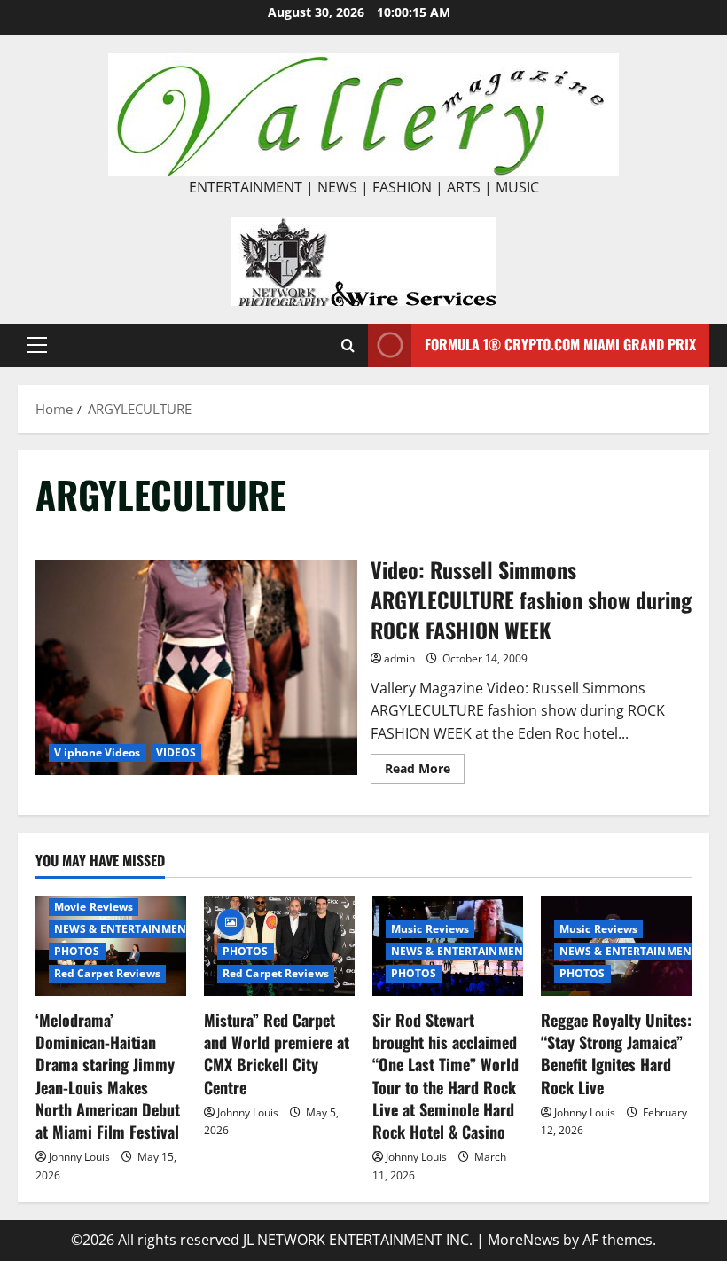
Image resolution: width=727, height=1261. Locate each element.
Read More (425, 771)
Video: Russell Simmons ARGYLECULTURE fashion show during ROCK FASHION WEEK (196, 667)
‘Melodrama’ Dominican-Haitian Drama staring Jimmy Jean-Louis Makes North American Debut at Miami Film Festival (107, 1075)
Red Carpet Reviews (107, 973)
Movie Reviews (93, 906)
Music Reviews (430, 928)
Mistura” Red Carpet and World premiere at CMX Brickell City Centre (276, 1053)
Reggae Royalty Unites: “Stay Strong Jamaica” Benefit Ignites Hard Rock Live (616, 1053)
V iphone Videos (97, 752)
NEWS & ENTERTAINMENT (123, 928)
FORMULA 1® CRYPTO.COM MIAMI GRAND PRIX (560, 344)
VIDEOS (176, 752)
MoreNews (523, 1239)
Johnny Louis (79, 1156)
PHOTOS (77, 951)
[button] (37, 345)
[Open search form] (348, 345)
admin (399, 658)
